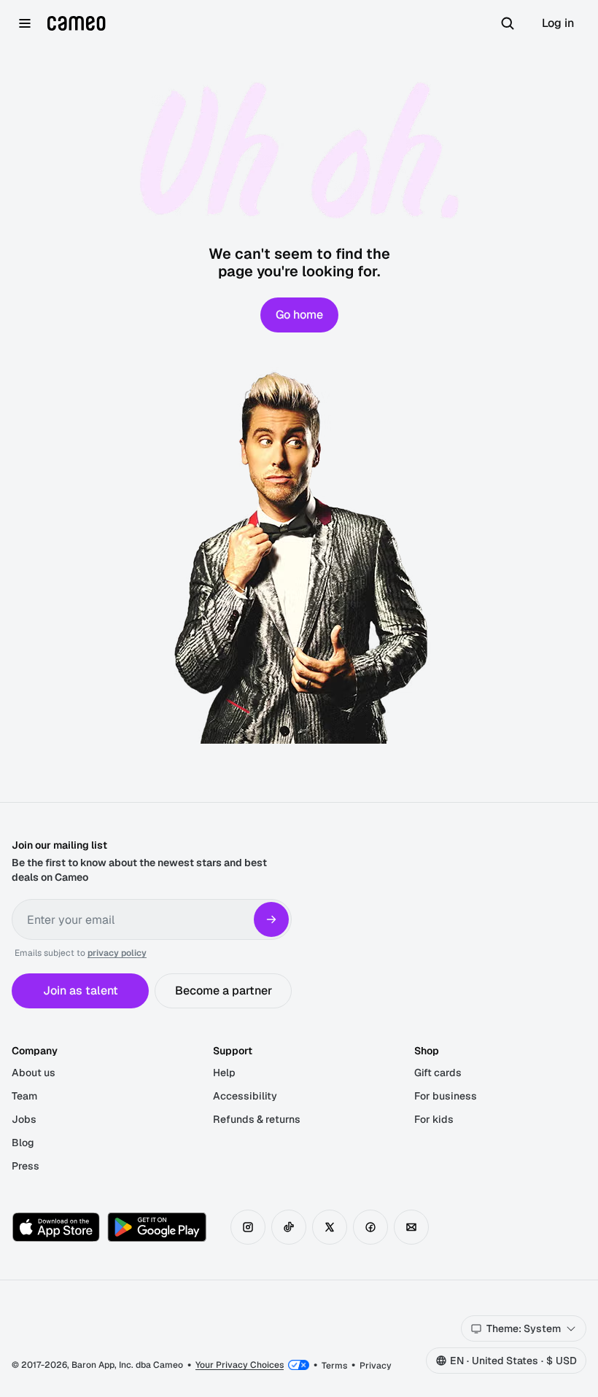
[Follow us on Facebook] (370, 1227)
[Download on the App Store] (56, 1227)
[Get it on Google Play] (156, 1227)
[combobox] (523, 1328)
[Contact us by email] (411, 1227)
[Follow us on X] (329, 1227)
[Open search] (507, 23)
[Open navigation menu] (25, 23)
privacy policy (117, 953)
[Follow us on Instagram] (247, 1227)
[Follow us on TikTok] (288, 1227)
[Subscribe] (271, 919)
